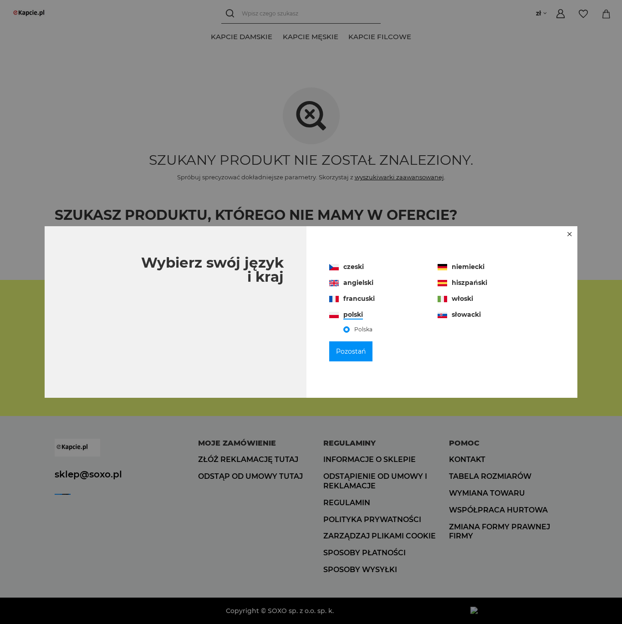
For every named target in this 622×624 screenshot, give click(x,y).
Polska (363, 329)
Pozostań (351, 351)
